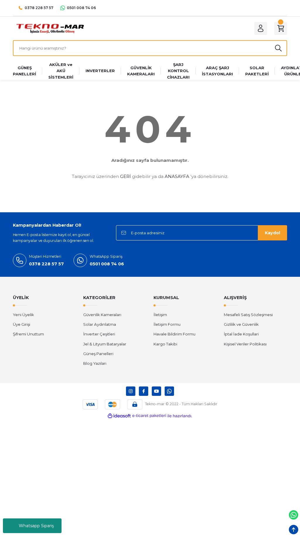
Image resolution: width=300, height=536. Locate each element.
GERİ (125, 176)
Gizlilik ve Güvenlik (241, 324)
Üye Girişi (21, 324)
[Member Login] (260, 28)
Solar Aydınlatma (99, 324)
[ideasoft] (119, 416)
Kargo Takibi (165, 344)
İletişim (160, 314)
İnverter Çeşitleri (99, 334)
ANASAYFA (177, 176)
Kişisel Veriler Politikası (245, 344)
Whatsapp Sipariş (36, 525)
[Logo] (50, 28)
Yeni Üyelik (23, 314)
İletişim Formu (167, 324)
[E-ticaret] (149, 415)
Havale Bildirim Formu (174, 334)
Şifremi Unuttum (28, 334)
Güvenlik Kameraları (102, 314)
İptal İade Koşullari (241, 334)
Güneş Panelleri (98, 353)
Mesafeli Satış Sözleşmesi (248, 314)
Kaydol (272, 232)
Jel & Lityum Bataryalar (104, 344)
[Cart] (280, 28)
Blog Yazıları (94, 363)
